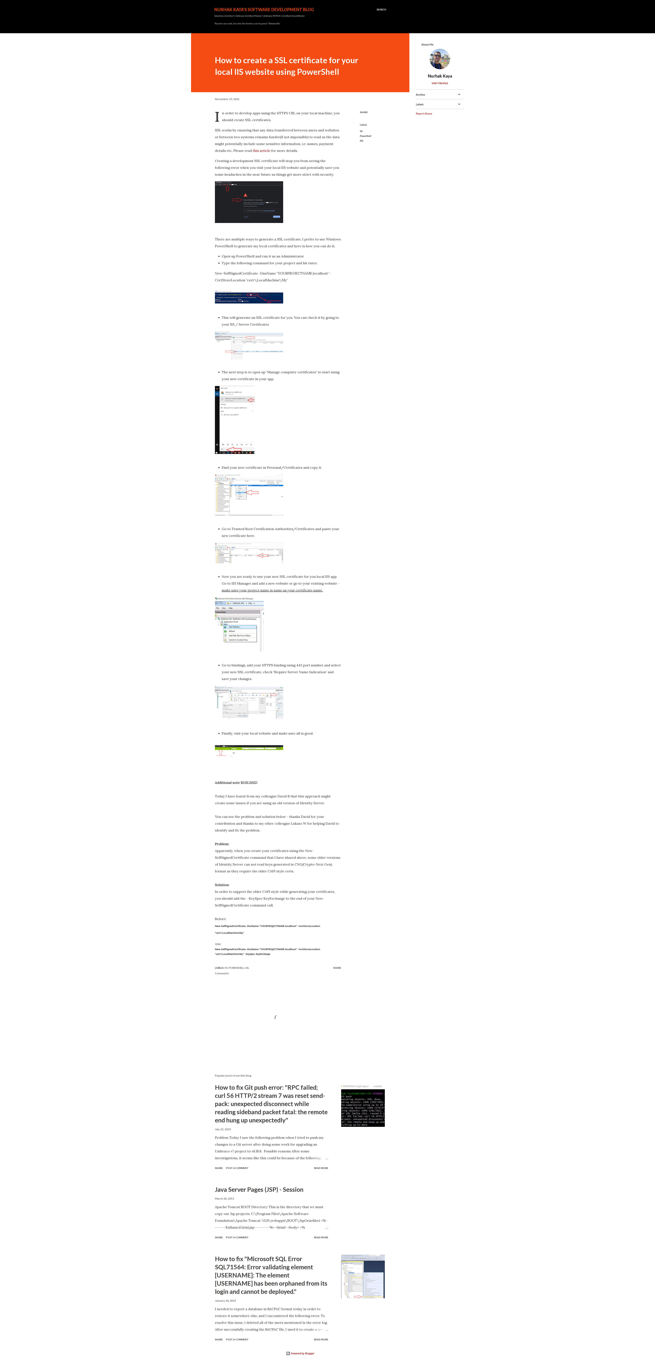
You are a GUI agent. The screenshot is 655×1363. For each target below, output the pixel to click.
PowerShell (365, 135)
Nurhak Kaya (440, 75)
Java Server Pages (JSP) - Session (259, 1189)
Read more (321, 1168)
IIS (361, 131)
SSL (361, 140)
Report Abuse (424, 113)
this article (261, 150)
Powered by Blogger (302, 1353)
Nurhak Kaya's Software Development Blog (264, 9)
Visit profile (440, 83)
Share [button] (364, 112)
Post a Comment (237, 1168)
